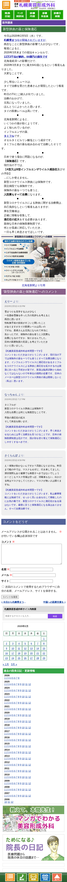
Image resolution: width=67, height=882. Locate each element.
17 (13, 653)
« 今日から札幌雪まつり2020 (14, 602)
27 (31, 658)
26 (25, 658)
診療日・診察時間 (57, 15)
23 (6, 658)
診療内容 (32, 15)
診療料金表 (45, 15)
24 (13, 658)
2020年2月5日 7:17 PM (15, 399)
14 (37, 648)
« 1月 (6, 664)
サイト (5, 581)
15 (44, 648)
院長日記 (7, 15)
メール (6, 575)
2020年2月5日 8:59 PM (15, 460)
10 (13, 648)
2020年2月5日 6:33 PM (15, 306)
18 (19, 653)
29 (44, 658)
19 (25, 653)
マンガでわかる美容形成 (20, 15)
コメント (7, 541)
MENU (6, 5)
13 (31, 648)
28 (37, 658)
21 (37, 653)
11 (19, 648)
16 (6, 653)
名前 (5, 569)
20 (31, 653)
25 (19, 658)
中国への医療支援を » (54, 602)
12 (25, 648)
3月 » (14, 664)
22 (44, 653)
